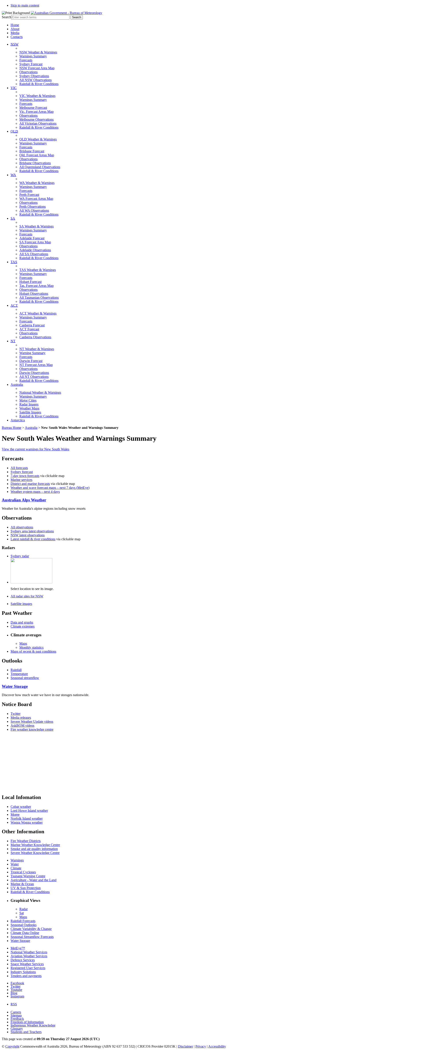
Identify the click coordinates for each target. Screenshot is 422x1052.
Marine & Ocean (22, 884)
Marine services (21, 480)
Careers (16, 1012)
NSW (14, 44)
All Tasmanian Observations (39, 297)
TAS (14, 262)
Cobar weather (21, 806)
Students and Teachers (26, 1032)
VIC (14, 88)
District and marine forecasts (30, 484)
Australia (17, 384)
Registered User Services (28, 968)
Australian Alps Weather (24, 500)
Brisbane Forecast (31, 151)
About (15, 29)
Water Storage (15, 686)
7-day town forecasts (25, 476)
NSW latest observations (28, 535)
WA (13, 175)
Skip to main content (25, 5)
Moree (15, 814)
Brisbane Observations (35, 163)
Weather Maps (29, 408)
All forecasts (19, 468)
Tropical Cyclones (23, 872)
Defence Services (23, 960)
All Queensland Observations (39, 167)
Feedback (17, 1019)
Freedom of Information (27, 1022)
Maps (23, 643)
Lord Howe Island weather (29, 810)
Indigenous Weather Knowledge (33, 1025)
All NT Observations (34, 377)
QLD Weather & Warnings (38, 139)
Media (15, 33)
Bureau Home (11, 428)
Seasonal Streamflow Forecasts (32, 937)
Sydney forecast (22, 472)
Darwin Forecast (30, 361)
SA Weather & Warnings (36, 226)
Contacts (17, 37)
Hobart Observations (33, 293)
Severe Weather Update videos (32, 721)
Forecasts (25, 60)
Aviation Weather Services (29, 956)
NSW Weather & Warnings (38, 52)
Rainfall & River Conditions (38, 84)
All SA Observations (33, 254)
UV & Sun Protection (26, 888)
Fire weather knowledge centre (32, 729)
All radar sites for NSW (27, 596)
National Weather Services (29, 952)
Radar (23, 909)
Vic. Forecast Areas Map (36, 111)
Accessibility (217, 1046)
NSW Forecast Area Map (37, 68)
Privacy (200, 1046)
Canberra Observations (35, 337)
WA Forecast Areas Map (36, 198)
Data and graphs (22, 622)
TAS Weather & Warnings (37, 270)
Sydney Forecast (30, 64)
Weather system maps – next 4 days (35, 491)
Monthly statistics (31, 647)
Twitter (15, 713)
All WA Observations (34, 210)
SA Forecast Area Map (35, 242)
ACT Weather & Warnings (37, 313)
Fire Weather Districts (26, 841)
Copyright (12, 1046)
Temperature (19, 674)
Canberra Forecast (32, 325)
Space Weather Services (27, 964)
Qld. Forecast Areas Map (36, 155)
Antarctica (18, 420)
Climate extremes (23, 626)
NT (13, 341)
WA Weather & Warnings (37, 183)
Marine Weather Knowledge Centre (35, 845)
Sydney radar (20, 556)
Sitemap (16, 1015)
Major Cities (27, 400)
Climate (16, 868)
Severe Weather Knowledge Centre (35, 853)
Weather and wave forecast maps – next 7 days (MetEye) (50, 488)
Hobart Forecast (30, 282)
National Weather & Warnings (40, 392)
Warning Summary (32, 353)
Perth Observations (32, 206)
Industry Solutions (23, 972)
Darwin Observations (34, 373)
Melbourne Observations (36, 119)
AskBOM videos (22, 725)
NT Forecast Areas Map (36, 365)
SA (13, 218)
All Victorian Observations (37, 123)
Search (6, 17)
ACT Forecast (29, 329)
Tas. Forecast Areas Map (36, 286)
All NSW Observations (35, 80)
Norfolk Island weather (27, 818)
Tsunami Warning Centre (28, 876)
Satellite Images (30, 412)
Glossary (17, 1028)
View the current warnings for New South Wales (35, 449)
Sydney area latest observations (32, 531)
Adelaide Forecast (31, 238)
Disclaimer (185, 1046)
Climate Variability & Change (31, 929)
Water (15, 864)
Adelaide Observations (35, 250)
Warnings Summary (33, 56)
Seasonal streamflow (25, 678)
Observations (28, 72)
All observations (22, 527)
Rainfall (16, 670)
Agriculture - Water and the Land (33, 880)
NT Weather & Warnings (36, 349)
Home (15, 25)
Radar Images (28, 404)
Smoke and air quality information (34, 849)
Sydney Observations (34, 76)
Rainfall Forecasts (23, 921)
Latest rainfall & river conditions (33, 539)
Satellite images (21, 604)
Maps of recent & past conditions (33, 651)
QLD (14, 131)
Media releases (21, 717)
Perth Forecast (29, 195)
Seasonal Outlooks (23, 925)
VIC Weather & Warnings (37, 96)
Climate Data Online (25, 933)
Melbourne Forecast (33, 107)
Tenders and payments (26, 976)
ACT (14, 305)
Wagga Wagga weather (27, 822)
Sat (21, 913)
